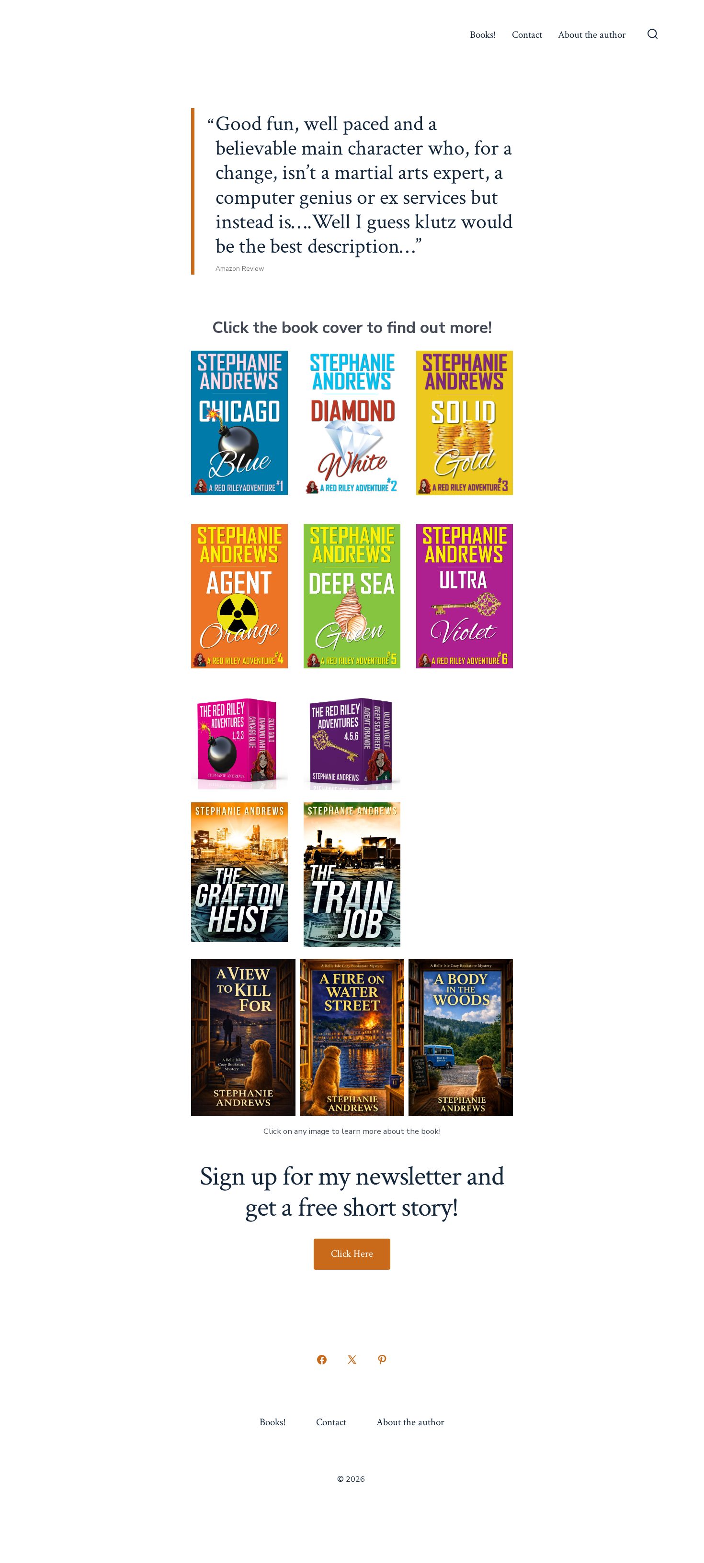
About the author (592, 34)
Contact (527, 34)
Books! (483, 34)
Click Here (352, 1253)
